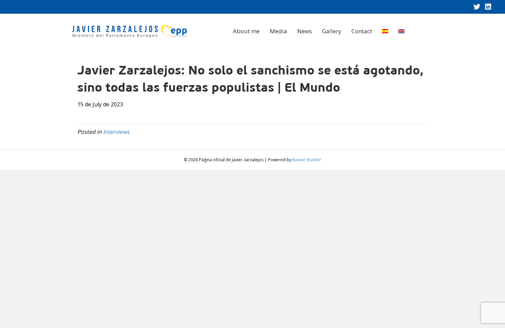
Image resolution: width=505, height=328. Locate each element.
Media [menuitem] (278, 31)
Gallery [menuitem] (331, 31)
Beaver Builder (306, 160)
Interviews (116, 132)
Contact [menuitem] (361, 31)
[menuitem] (385, 31)
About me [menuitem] (246, 31)
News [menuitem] (304, 31)
